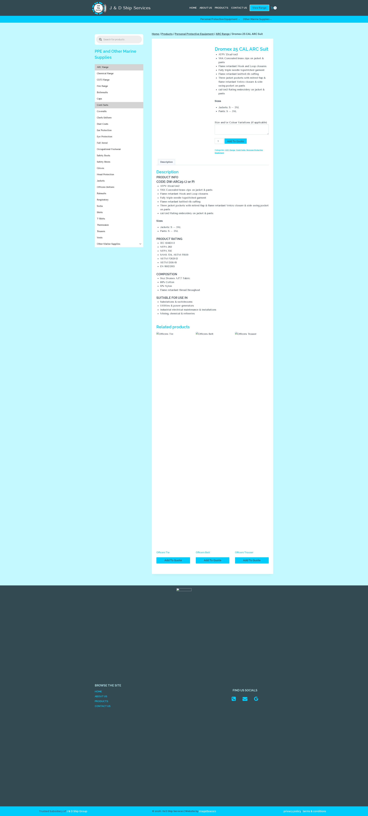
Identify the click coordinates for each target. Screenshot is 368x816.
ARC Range (230, 150)
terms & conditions (314, 811)
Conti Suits (240, 150)
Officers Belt (203, 552)
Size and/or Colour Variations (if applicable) (241, 122)
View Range (259, 7)
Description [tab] (166, 162)
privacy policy (292, 811)
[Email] (245, 699)
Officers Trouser (244, 552)
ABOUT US (206, 7)
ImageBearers (207, 811)
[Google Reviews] (256, 699)
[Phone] (234, 699)
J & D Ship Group (77, 811)
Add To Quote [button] (173, 560)
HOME (193, 7)
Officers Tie (162, 552)
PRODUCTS (221, 7)
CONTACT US (239, 7)
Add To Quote (235, 141)
